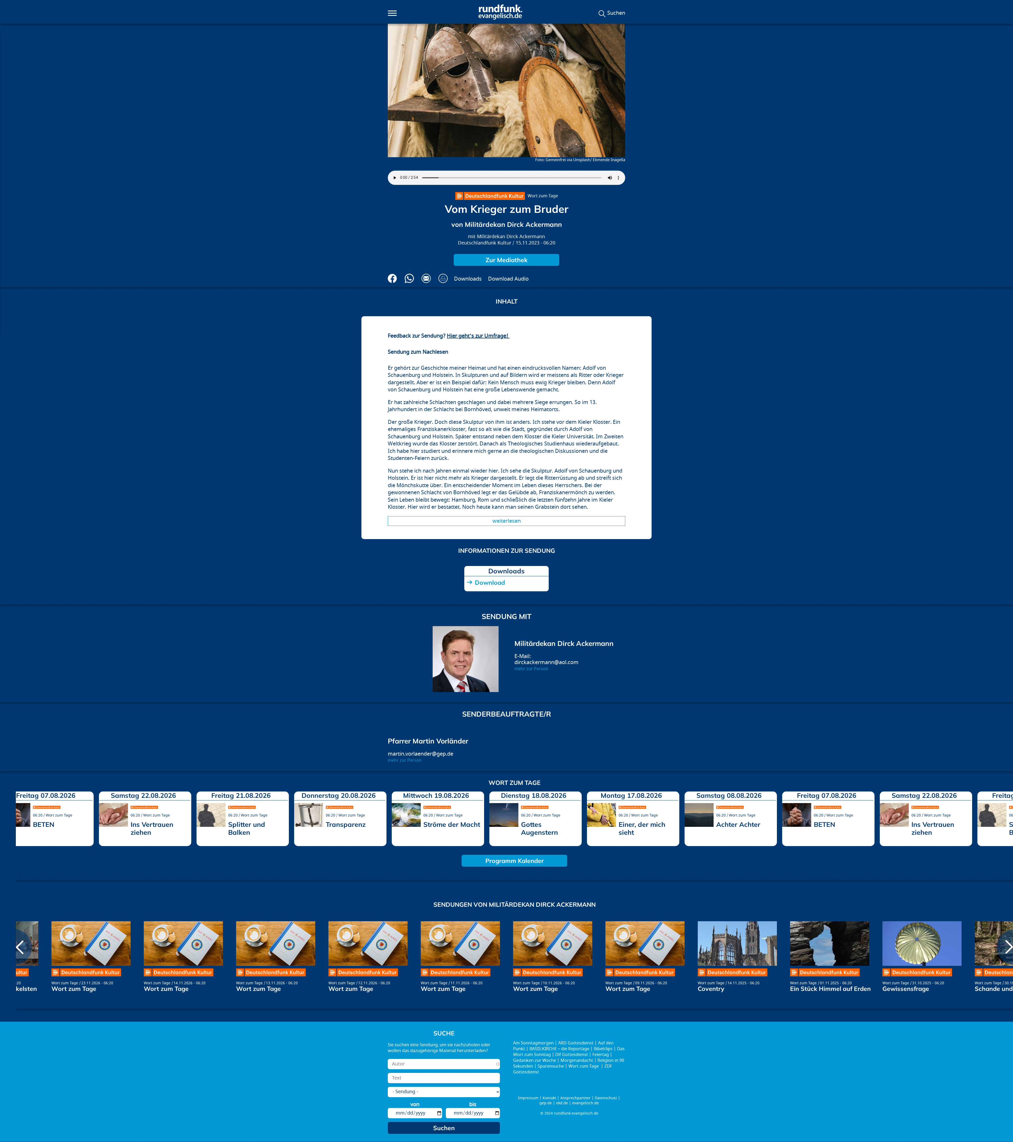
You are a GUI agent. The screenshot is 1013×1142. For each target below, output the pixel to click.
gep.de (545, 1103)
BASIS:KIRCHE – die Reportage (559, 1049)
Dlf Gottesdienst (571, 1055)
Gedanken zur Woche (534, 1060)
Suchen (616, 13)
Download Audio (508, 279)
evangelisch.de (585, 1103)
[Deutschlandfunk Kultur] (490, 196)
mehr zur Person (531, 669)
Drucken (443, 278)
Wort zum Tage (543, 196)
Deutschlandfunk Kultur (484, 243)
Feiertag (600, 1055)
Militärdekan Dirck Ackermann (511, 236)
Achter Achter (738, 824)
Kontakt (549, 1098)
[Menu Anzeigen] (392, 13)
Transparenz (346, 824)
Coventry (711, 988)
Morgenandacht (577, 1060)
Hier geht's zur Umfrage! (478, 336)
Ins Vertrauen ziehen (152, 828)
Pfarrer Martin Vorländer (428, 741)
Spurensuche (551, 1066)
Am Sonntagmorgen (533, 1043)
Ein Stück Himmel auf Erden (830, 988)
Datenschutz (606, 1098)
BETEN (43, 824)
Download (490, 582)
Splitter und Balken (246, 828)
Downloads (468, 279)
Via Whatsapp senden (409, 278)
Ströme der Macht (451, 824)
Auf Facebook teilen (392, 278)
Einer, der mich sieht (642, 828)
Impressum (528, 1098)
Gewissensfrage (905, 988)
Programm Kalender (514, 861)
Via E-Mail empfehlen (426, 278)
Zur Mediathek (507, 260)
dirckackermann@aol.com (546, 662)
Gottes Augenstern (539, 828)
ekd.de (562, 1103)
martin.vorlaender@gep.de (420, 754)
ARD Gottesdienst (576, 1043)
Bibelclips (603, 1049)
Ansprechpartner (575, 1098)
